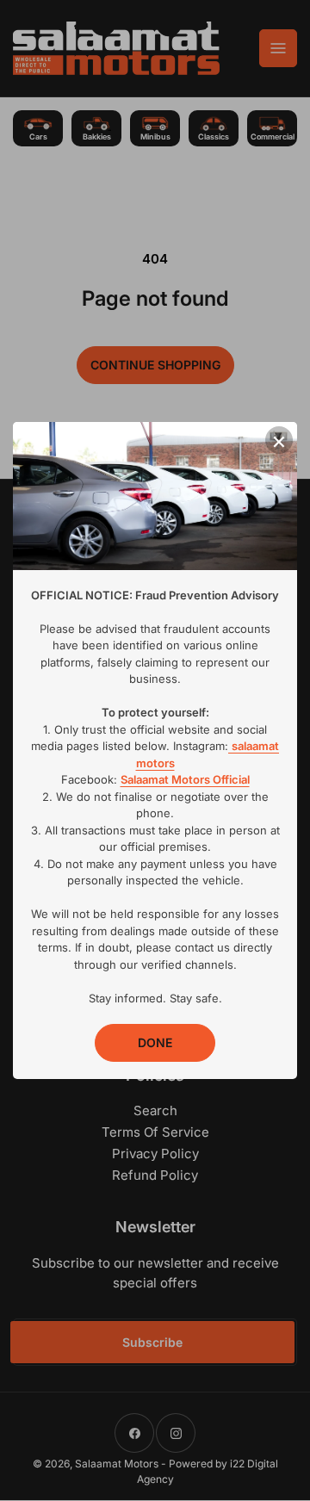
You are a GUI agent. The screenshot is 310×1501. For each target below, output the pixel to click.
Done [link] (155, 1042)
